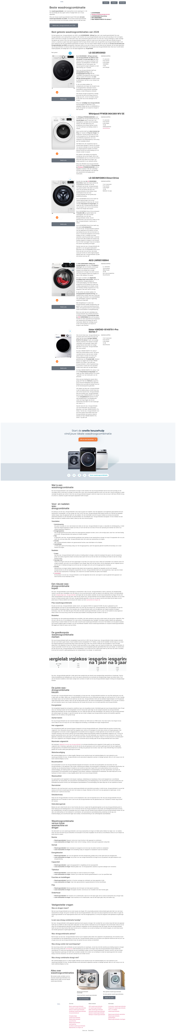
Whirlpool (80, 167)
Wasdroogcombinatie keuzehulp (82, 992)
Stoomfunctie (106, 128)
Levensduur (57, 573)
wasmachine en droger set (93, 600)
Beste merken (92, 1003)
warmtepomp (69, 948)
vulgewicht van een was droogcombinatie (70, 744)
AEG (79, 317)
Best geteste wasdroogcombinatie (112, 991)
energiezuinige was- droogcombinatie (66, 595)
